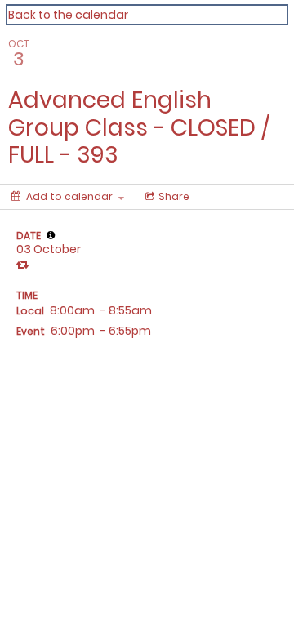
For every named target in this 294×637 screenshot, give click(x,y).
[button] (51, 235)
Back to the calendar (68, 15)
